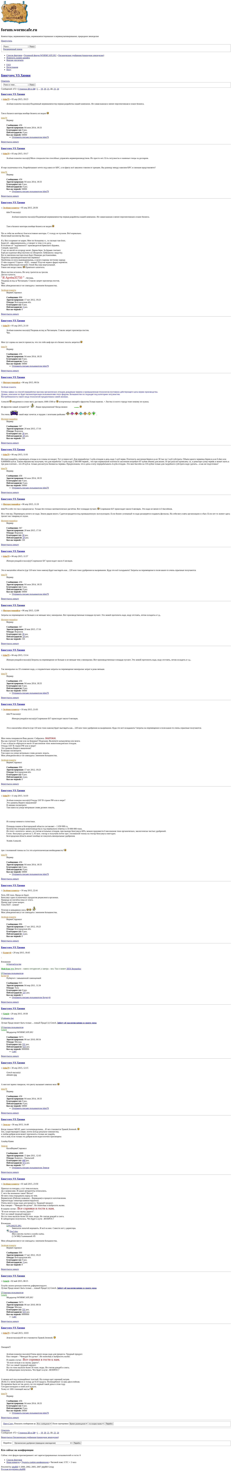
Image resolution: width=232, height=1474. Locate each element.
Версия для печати (14, 60)
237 (24, 992)
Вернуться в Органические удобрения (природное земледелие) (30, 1437)
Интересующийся (11, 382)
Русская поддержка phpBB (13, 1469)
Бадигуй (7, 952)
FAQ (8, 65)
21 (48, 89)
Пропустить (6, 41)
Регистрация (12, 67)
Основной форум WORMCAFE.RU (40, 55)
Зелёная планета (11, 208)
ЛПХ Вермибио (73, 969)
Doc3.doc (14, 1231)
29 (24, 436)
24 (58, 89)
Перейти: (7, 1443)
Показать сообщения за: (25, 1423)
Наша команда (13, 1462)
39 (23, 433)
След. (11, 1423)
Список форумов (14, 55)
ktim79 (6, 99)
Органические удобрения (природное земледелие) (81, 55)
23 (55, 89)
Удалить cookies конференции (35, 1462)
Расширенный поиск (12, 49)
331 (23, 1044)
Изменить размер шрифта (18, 58)
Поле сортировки (60, 1423)
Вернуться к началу (10, 142)
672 (24, 1163)
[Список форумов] (14, 23)
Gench (6, 1014)
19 (42, 89)
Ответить (5, 81)
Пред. (5, 1423)
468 (23, 1160)
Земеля (6, 1124)
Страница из (26, 89)
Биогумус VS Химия (15, 75)
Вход (8, 69)
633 (24, 1047)
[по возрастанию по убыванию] (101, 1423)
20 (45, 89)
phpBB (15, 1467)
